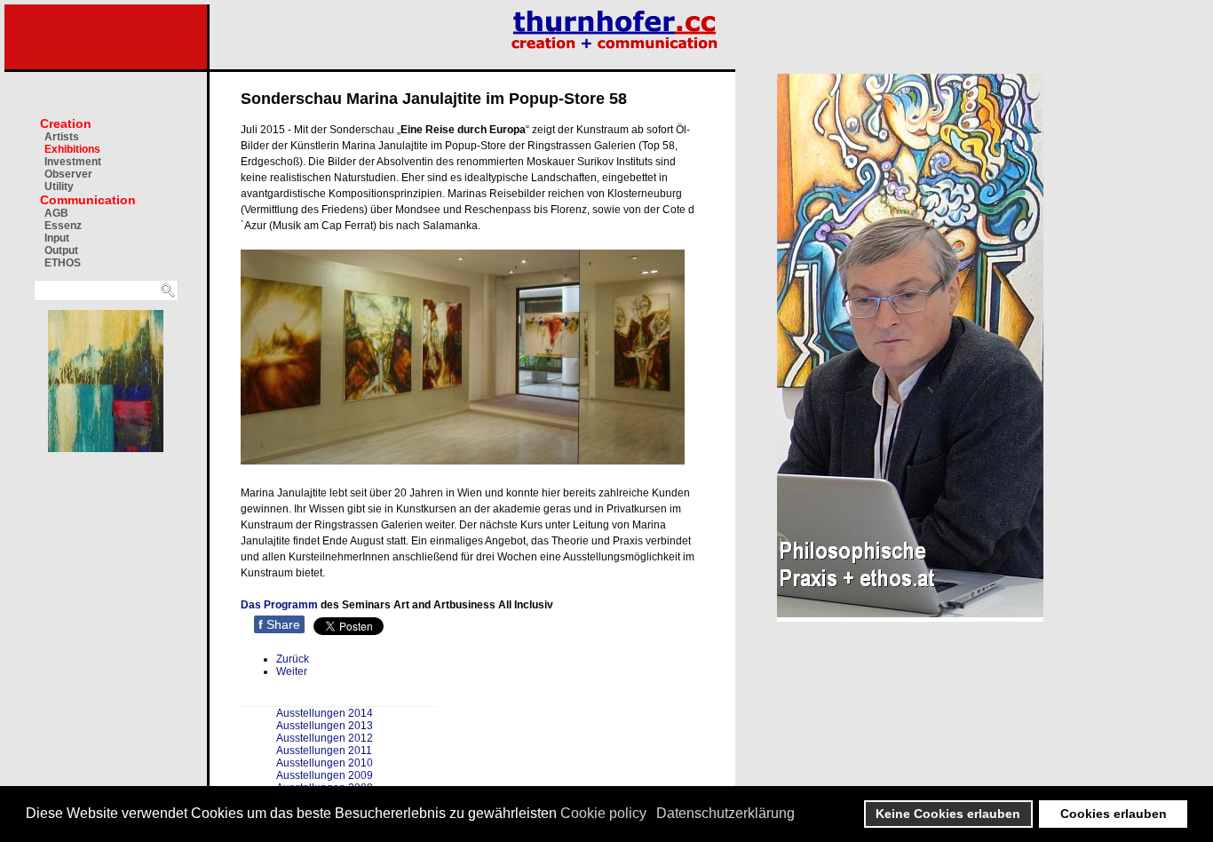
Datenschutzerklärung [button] (725, 813)
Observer (68, 174)
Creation (65, 123)
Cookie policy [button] (603, 813)
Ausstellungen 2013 (324, 725)
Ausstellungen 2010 (324, 763)
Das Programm (279, 605)
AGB (56, 213)
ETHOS (62, 263)
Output (61, 250)
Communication (88, 200)
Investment (72, 161)
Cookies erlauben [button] (1113, 813)
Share (279, 624)
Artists (61, 137)
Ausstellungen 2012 (324, 738)
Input (56, 238)
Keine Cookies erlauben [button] (948, 813)
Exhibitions (72, 149)
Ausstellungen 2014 (324, 713)
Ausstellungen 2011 (324, 750)
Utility (59, 186)
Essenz (63, 225)
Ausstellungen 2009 (324, 775)
